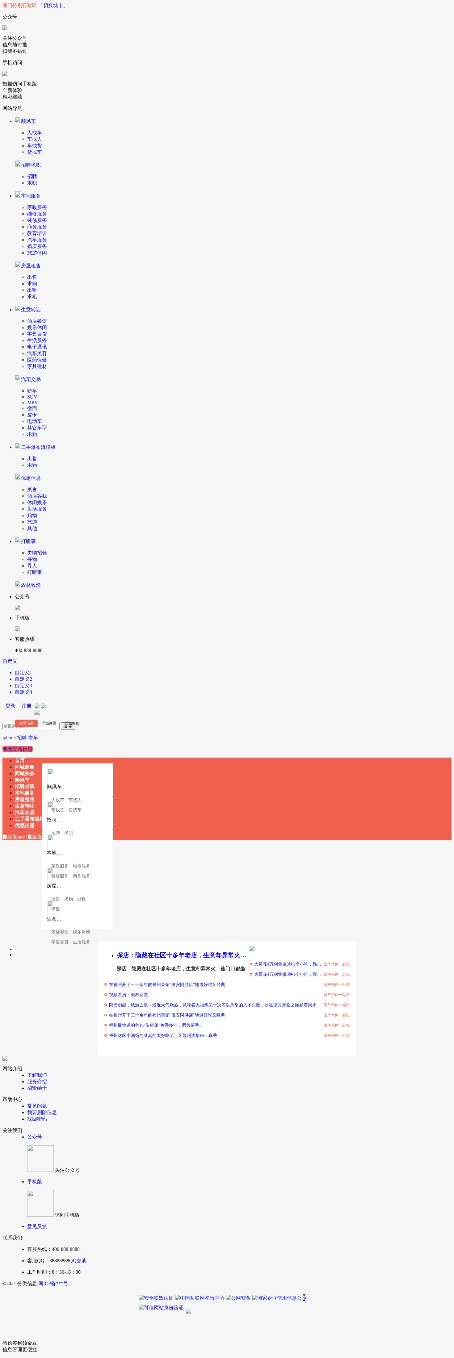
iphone (9, 737)
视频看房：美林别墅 (128, 994)
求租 (32, 296)
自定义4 (23, 692)
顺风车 (28, 121)
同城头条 (72, 723)
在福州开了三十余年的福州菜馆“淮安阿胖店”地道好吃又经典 (167, 984)
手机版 (34, 1181)
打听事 (28, 541)
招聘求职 (31, 165)
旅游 (32, 521)
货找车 (34, 152)
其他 (32, 528)
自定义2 (23, 679)
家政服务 (37, 207)
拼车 (33, 737)
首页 (20, 760)
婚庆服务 (37, 246)
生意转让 (31, 309)
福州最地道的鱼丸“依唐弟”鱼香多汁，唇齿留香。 (156, 1025)
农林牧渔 (31, 585)
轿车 (32, 390)
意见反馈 (37, 1226)
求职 (32, 183)
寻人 (32, 565)
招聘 (32, 176)
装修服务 (37, 220)
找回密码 (37, 1119)
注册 (27, 705)
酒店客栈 (37, 496)
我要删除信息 (42, 1112)
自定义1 (23, 672)
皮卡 (32, 414)
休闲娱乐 (37, 502)
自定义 (9, 661)
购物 (32, 515)
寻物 (32, 559)
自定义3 (23, 685)
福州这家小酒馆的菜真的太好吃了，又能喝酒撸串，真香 (163, 1035)
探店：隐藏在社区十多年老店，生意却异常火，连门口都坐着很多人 (183, 955)
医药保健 (37, 359)
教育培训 (37, 233)
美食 (32, 489)
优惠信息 (31, 478)
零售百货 (37, 333)
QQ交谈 (77, 1260)
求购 (32, 283)
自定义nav (13, 836)
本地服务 (31, 195)
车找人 (34, 139)
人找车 (34, 132)
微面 (32, 408)
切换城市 (53, 5)
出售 (32, 277)
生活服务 (37, 340)
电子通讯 (37, 346)
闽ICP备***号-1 (55, 1283)
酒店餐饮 (37, 321)
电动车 (34, 421)
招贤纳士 (37, 1088)
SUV (32, 396)
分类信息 (26, 723)
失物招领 (37, 552)
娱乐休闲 (37, 327)
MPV (32, 402)
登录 (10, 705)
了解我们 (37, 1075)
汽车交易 (31, 379)
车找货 (34, 145)
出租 (32, 290)
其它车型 (37, 427)
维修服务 (37, 213)
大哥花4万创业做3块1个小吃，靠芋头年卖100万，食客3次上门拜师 (318, 964)
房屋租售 (31, 265)
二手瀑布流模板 (38, 447)
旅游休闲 (37, 252)
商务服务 (37, 226)
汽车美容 (37, 353)
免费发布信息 (17, 749)
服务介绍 (37, 1081)
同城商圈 (49, 723)
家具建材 (37, 366)
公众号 (34, 1136)
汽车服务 (37, 239)
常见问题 (37, 1106)
